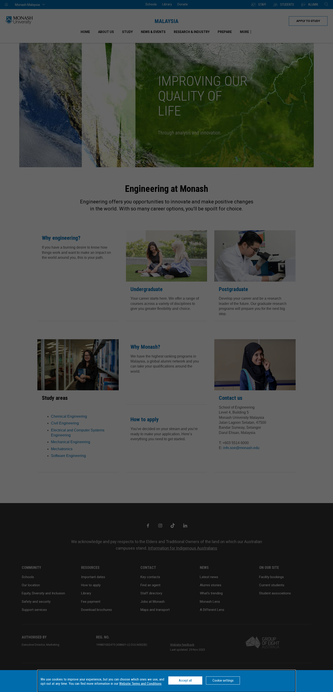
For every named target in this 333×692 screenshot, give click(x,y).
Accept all (185, 680)
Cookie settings (223, 680)
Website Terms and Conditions (140, 684)
